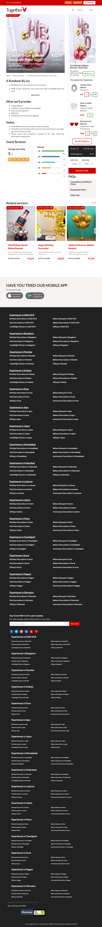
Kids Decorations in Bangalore (21, 341)
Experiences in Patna (20, 518)
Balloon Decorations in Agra (64, 415)
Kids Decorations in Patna (20, 526)
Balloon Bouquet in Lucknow (64, 485)
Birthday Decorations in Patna (21, 522)
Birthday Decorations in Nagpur (22, 578)
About (10, 902)
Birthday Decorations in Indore (22, 504)
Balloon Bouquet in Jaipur (63, 430)
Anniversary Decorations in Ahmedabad (68, 456)
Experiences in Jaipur (20, 426)
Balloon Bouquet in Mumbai (64, 356)
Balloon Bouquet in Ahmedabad (65, 448)
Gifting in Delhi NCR (61, 327)
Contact (16, 902)
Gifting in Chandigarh (18, 549)
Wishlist (89, 74)
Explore (80, 10)
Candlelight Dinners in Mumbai (22, 364)
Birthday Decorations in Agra (21, 411)
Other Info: (75, 195)
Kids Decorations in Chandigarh (22, 545)
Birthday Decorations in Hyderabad (23, 467)
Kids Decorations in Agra (19, 415)
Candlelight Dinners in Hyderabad (23, 475)
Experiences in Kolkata (20, 370)
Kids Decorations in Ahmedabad (22, 452)
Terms (36, 902)
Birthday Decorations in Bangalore (23, 337)
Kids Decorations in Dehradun (21, 600)
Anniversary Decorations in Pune (65, 401)
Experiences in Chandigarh (22, 537)
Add (90, 115)
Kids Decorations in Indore (20, 508)
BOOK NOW (82, 170)
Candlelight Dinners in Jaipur (21, 438)
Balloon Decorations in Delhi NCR (66, 323)
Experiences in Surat (19, 555)
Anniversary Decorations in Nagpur (66, 586)
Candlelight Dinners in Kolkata (21, 382)
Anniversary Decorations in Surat (66, 567)
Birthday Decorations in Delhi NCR (23, 319)
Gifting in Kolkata (59, 382)
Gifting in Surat (15, 567)
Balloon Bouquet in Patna (63, 522)
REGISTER (77, 2)
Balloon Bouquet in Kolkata (63, 374)
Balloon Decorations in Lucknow (65, 489)
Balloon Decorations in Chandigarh (66, 545)
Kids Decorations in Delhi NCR (22, 323)
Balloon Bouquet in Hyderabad (65, 467)
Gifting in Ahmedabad (18, 456)
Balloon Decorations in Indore (64, 508)
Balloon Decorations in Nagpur (65, 582)
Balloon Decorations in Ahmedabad (66, 452)
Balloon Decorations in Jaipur (64, 434)
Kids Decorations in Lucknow (21, 489)
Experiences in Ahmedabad (23, 444)
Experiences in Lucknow (21, 481)
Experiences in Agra (19, 407)
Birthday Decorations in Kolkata (22, 374)
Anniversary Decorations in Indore (66, 512)
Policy (31, 902)
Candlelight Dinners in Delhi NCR (23, 327)
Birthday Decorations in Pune (21, 393)
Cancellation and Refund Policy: (80, 183)
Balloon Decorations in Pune (64, 397)
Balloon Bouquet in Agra (62, 411)
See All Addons (82, 141)
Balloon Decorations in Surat (64, 563)
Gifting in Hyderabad (61, 475)
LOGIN (68, 2)
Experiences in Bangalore (22, 333)
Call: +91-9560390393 (13, 2)
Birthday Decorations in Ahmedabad (24, 448)
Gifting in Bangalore (60, 345)
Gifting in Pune (15, 401)
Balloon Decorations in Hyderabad (66, 471)
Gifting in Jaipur (59, 438)
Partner (22, 902)
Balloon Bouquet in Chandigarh (65, 541)
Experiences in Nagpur (20, 574)
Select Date (74, 160)
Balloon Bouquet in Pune (62, 393)
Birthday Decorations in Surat (21, 559)
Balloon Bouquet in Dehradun (64, 596)
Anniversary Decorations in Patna (66, 530)
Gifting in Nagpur (16, 586)
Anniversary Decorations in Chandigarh (68, 549)
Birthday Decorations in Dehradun (23, 596)
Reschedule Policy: (78, 189)
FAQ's (27, 902)
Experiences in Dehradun (22, 592)
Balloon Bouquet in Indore (63, 504)
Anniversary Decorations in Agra (65, 419)
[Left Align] (10, 159)
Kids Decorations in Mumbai (21, 360)
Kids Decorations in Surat (19, 563)
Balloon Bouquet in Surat (62, 559)
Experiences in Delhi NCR (22, 315)
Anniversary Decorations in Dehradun (67, 604)
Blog (91, 10)
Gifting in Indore (16, 512)
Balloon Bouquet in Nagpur (63, 578)
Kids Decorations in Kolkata (20, 378)
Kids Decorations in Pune (19, 397)
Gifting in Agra (15, 419)
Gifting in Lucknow (17, 493)
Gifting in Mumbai (60, 364)
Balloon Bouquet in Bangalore (64, 337)
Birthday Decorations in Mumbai (22, 356)
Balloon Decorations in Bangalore (66, 341)
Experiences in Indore (20, 500)
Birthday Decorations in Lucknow (22, 485)
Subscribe (74, 624)
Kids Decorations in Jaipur (20, 434)
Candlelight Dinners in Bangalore (22, 345)
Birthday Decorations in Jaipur (21, 430)
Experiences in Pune (19, 389)
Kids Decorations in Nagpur (20, 582)
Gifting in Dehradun (17, 604)
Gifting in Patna (16, 530)
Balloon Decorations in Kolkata (65, 378)
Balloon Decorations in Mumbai (65, 360)
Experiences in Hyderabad (22, 463)
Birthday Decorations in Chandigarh (24, 541)
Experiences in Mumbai (21, 351)
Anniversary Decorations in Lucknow (67, 493)
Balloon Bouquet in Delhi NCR (64, 319)
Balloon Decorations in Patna (64, 526)
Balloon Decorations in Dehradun (66, 600)
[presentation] (6, 231)
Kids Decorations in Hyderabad (22, 471)
